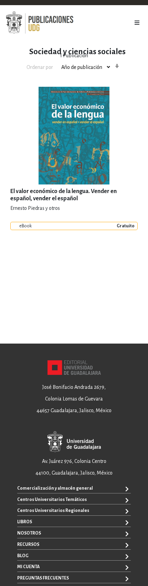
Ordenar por (40, 67)
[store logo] (39, 22)
